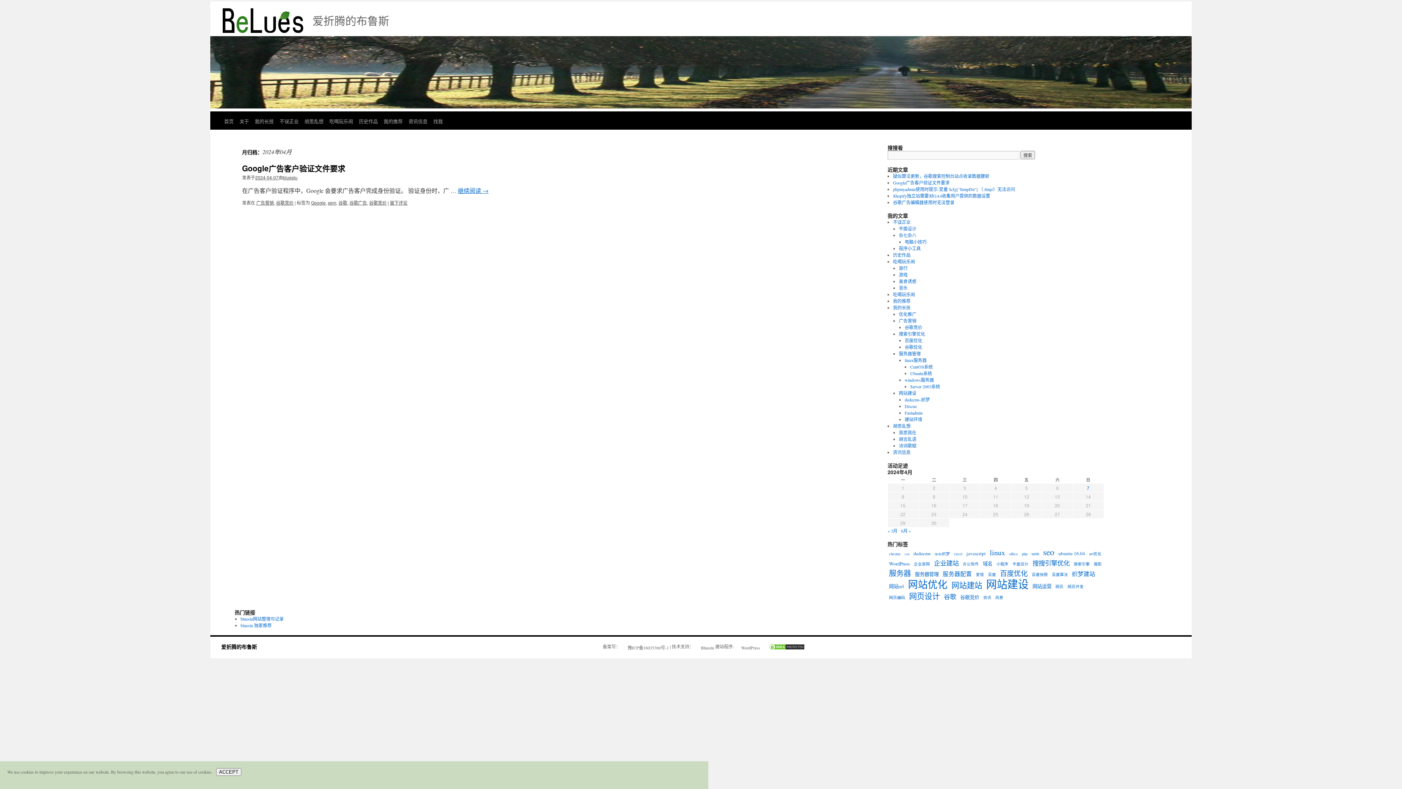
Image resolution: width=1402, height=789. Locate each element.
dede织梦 (942, 553)
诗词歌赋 (907, 446)
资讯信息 (418, 121)
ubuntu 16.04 (1071, 553)
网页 (1060, 586)
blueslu (290, 177)
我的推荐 (393, 121)
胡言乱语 (907, 439)
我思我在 (907, 432)
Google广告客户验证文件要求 (293, 168)
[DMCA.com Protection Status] (783, 647)
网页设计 (924, 596)
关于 (244, 121)
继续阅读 (473, 190)
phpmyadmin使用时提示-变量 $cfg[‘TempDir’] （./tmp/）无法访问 (954, 189)
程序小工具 (910, 248)
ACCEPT (228, 772)
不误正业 (289, 121)
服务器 (900, 573)
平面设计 (907, 229)
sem (332, 202)
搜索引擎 (1082, 564)
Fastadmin (914, 413)
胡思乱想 (313, 121)
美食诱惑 (907, 281)
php (1024, 553)
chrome (895, 553)
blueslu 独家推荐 (256, 625)
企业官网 (922, 564)
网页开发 (1076, 586)
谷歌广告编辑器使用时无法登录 (923, 202)
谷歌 (342, 202)
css (907, 553)
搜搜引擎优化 (1051, 563)
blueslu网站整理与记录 (262, 619)
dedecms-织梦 (917, 400)
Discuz (911, 406)
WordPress (899, 563)
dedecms (922, 553)
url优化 (1095, 553)
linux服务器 (916, 360)
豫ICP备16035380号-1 (648, 648)
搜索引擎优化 (912, 334)
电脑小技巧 (916, 242)
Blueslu (707, 648)
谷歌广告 (358, 202)
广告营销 (265, 202)
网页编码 (897, 597)
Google (318, 202)
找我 (438, 121)
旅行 (903, 268)
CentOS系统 (921, 367)
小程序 (1002, 564)
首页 (229, 121)
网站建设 (907, 393)
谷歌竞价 (285, 202)
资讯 (987, 597)
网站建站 (966, 585)
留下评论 (398, 202)
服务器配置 (957, 574)
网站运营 (1042, 586)
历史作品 (368, 121)
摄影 (1098, 564)
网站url (896, 586)
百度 (992, 574)
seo (1048, 552)
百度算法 (1060, 574)
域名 (987, 563)
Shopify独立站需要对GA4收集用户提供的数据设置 (941, 196)
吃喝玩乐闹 (341, 121)
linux (997, 552)
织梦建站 (1083, 574)
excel (958, 553)
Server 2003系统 (925, 386)
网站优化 (927, 584)
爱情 (980, 574)
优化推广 (907, 314)
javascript (976, 553)
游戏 (903, 275)
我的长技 (264, 121)
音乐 (903, 288)
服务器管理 (910, 354)
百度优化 (913, 340)
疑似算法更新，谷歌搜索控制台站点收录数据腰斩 (941, 176)
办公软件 (971, 564)
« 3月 (892, 531)
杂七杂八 (907, 235)
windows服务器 (919, 380)
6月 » (906, 531)
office (1013, 553)
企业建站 (946, 563)
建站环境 (913, 419)
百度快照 (1040, 574)
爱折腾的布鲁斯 (239, 646)
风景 (999, 597)
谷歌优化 (913, 347)
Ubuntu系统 (921, 373)
